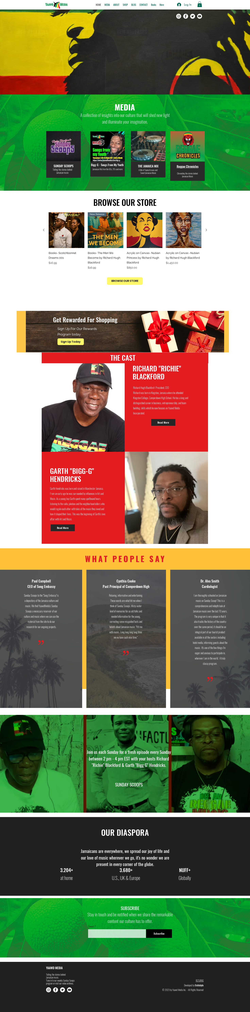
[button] (107, 5)
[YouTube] (199, 16)
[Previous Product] (44, 230)
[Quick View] (66, 230)
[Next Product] (206, 230)
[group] (125, 241)
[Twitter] (192, 16)
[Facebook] (185, 16)
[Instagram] (178, 16)
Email (91, 926)
